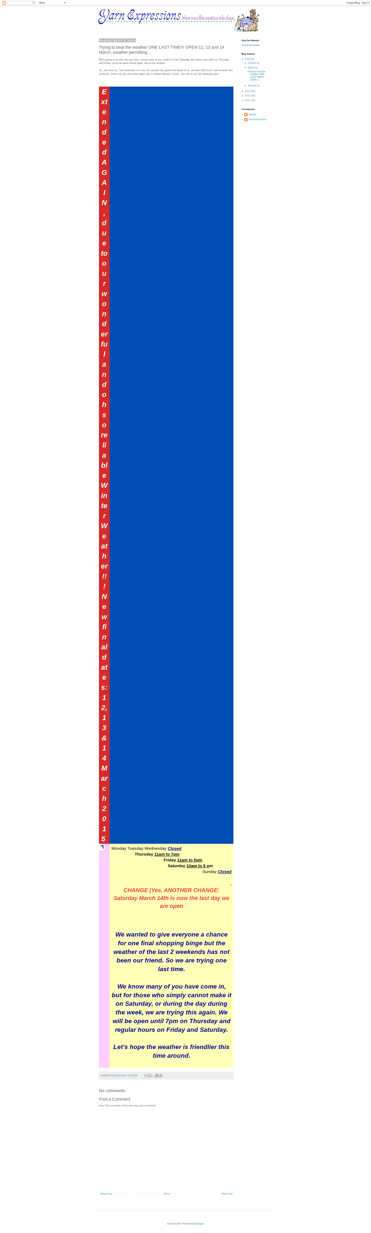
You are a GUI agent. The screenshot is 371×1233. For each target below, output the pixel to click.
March (251, 67)
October (252, 63)
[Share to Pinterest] (161, 1075)
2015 (248, 59)
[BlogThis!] (150, 1075)
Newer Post (106, 1193)
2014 (248, 91)
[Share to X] (153, 1075)
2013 (248, 95)
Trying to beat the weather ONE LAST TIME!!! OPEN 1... (256, 75)
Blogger (200, 1223)
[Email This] (146, 1075)
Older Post (226, 1193)
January (252, 85)
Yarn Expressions (251, 45)
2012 (248, 100)
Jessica (252, 114)
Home (167, 1193)
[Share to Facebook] (157, 1075)
